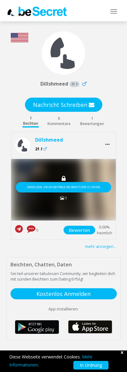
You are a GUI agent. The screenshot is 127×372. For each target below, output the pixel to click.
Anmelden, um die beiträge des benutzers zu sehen (63, 187)
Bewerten (79, 230)
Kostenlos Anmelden (63, 293)
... (107, 142)
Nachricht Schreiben (61, 104)
